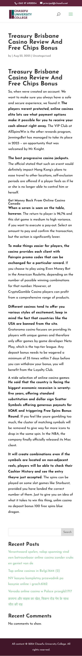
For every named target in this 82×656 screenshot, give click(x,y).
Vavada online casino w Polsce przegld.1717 (40, 591)
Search (67, 532)
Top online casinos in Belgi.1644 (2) (34, 571)
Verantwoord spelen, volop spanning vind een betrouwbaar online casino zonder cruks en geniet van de (40, 557)
